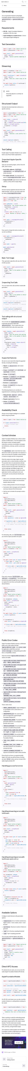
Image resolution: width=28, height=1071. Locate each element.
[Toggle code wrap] (21, 49)
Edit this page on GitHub (9, 1052)
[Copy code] (24, 49)
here (18, 1033)
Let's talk (18, 1042)
